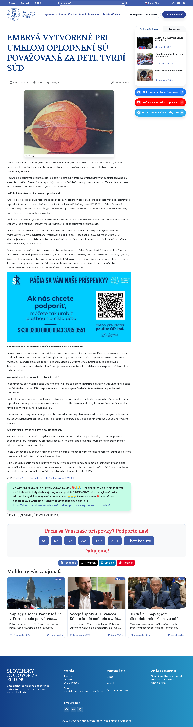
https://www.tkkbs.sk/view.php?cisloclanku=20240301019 (46, 477)
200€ (115, 541)
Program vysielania (117, 690)
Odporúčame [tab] (174, 29)
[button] (13, 515)
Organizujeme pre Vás (89, 14)
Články (62, 14)
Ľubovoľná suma (139, 541)
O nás (12, 3)
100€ (98, 541)
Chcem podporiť (174, 14)
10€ (56, 541)
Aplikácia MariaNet (112, 14)
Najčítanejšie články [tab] (149, 29)
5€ (44, 541)
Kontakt (24, 3)
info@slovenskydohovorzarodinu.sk (83, 691)
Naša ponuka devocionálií (143, 14)
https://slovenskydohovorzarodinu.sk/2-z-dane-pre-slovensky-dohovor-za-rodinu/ (61, 505)
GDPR (38, 3)
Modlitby (72, 14)
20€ (70, 541)
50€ (84, 541)
